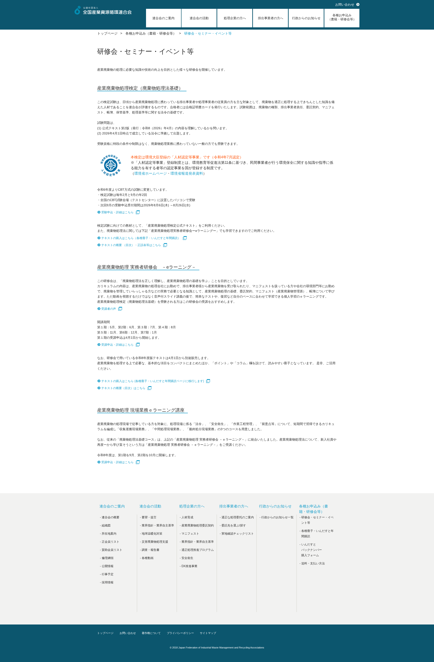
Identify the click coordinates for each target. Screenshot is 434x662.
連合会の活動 (199, 18)
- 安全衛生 (186, 558)
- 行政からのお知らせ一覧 (276, 517)
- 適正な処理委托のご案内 (237, 517)
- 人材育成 (186, 517)
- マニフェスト (189, 533)
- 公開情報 (106, 566)
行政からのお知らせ (306, 18)
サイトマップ (208, 633)
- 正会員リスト (109, 541)
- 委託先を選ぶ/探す (233, 525)
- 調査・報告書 (149, 550)
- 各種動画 (146, 558)
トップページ (105, 633)
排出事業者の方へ (270, 18)
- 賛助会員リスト (111, 550)
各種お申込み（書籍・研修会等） (342, 17)
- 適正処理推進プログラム (197, 550)
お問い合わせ (344, 4)
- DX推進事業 (188, 566)
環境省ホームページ (150, 173)
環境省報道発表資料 (186, 173)
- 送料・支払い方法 (312, 563)
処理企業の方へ (235, 18)
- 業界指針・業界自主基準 (157, 525)
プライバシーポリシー (180, 633)
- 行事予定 (106, 574)
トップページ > (109, 33)
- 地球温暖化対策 (151, 533)
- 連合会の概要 (109, 517)
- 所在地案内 (108, 533)
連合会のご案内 (163, 18)
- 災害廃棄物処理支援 (154, 541)
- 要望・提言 (148, 517)
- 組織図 (105, 525)
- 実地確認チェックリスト (237, 533)
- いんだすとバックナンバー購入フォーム (311, 550)
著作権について (151, 633)
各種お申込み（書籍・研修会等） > (153, 33)
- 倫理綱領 (106, 558)
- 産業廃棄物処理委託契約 (197, 525)
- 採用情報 (106, 582)
